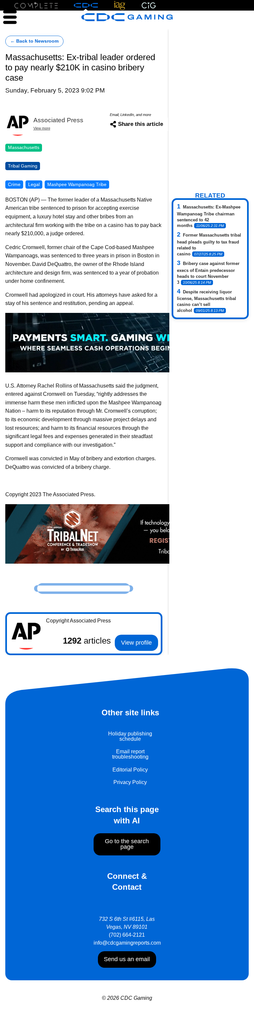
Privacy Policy (130, 782)
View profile (136, 642)
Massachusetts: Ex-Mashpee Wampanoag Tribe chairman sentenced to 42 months (208, 216)
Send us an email (127, 959)
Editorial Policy (130, 769)
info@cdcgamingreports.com (127, 943)
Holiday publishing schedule (130, 736)
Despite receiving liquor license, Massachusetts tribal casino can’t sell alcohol (206, 301)
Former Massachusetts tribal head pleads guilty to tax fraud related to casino (209, 244)
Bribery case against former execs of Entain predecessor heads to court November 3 (208, 273)
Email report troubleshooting (130, 754)
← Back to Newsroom (34, 41)
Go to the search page (127, 844)
